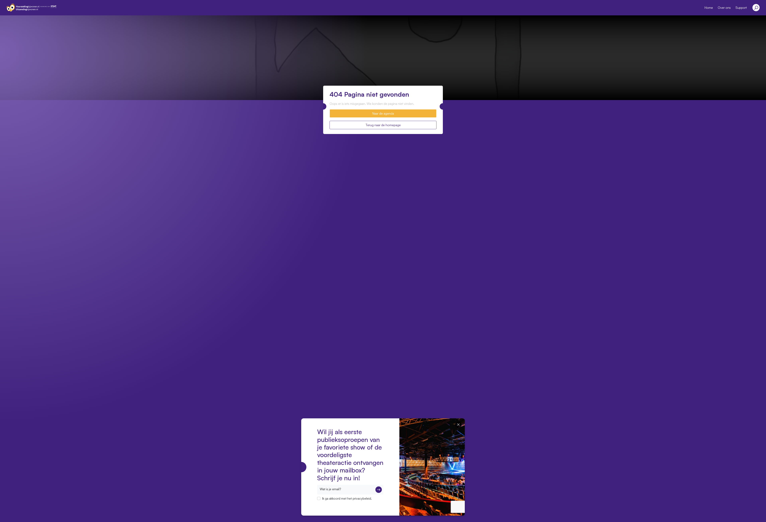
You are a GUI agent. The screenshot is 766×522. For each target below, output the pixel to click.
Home (708, 8)
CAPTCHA (324, 504)
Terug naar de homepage (383, 125)
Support (741, 8)
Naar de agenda (383, 113)
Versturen (378, 490)
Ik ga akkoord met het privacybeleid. (347, 498)
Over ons (724, 8)
